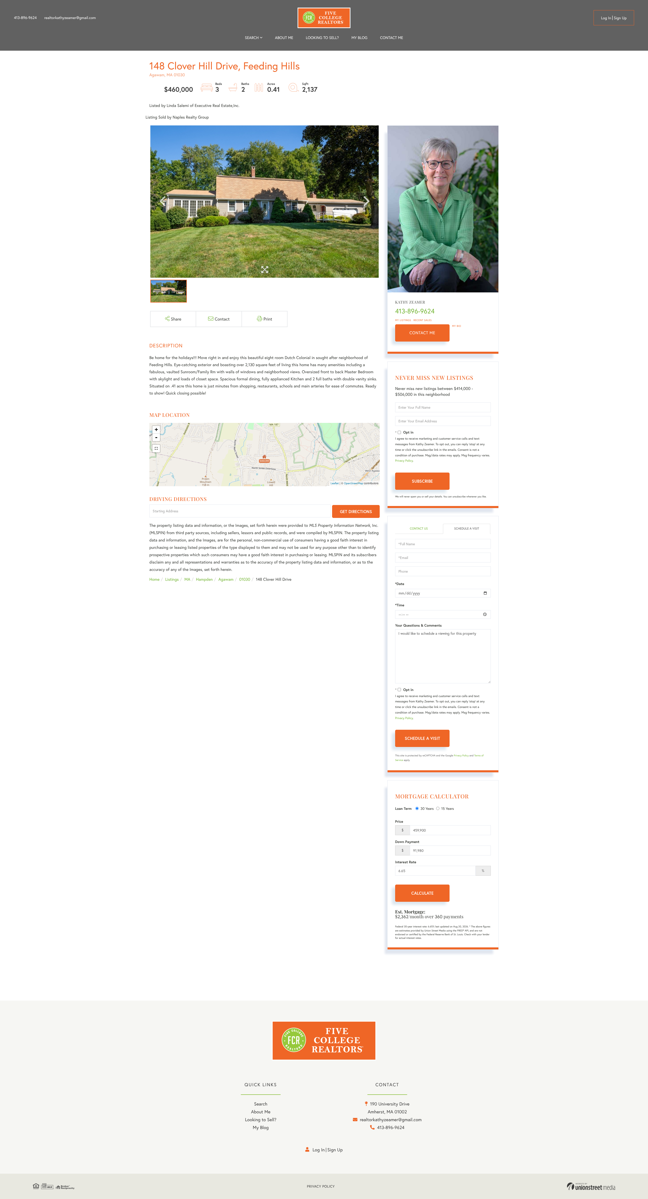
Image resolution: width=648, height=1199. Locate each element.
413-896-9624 (25, 17)
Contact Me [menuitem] (391, 37)
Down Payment (407, 841)
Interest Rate (405, 862)
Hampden (204, 579)
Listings (172, 579)
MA (187, 579)
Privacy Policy (404, 461)
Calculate (422, 893)
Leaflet (335, 483)
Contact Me (422, 332)
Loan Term (403, 808)
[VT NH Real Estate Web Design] (591, 1186)
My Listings (403, 320)
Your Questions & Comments (418, 625)
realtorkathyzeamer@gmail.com (70, 17)
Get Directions (356, 511)
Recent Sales (423, 320)
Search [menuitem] (252, 37)
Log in (606, 18)
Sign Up (620, 18)
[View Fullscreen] (156, 448)
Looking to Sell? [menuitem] (322, 37)
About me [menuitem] (284, 37)
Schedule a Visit (466, 529)
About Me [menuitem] (261, 1112)
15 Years (447, 808)
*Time (399, 605)
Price (399, 821)
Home (154, 579)
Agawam (226, 579)
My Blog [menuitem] (359, 37)
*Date (399, 584)
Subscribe (422, 481)
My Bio (456, 326)
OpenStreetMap (353, 483)
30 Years (427, 808)
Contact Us (419, 529)
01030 (244, 579)
